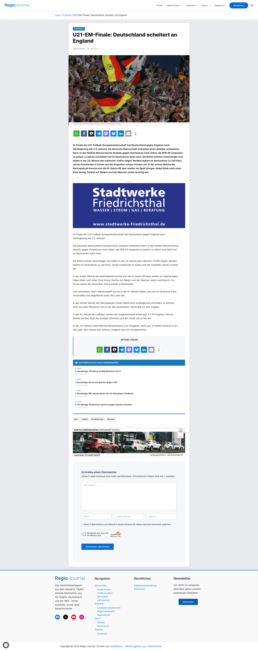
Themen (99, 629)
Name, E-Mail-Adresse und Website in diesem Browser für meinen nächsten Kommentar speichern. (127, 524)
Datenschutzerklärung (145, 585)
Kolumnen (102, 633)
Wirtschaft (102, 596)
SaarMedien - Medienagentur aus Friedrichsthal (136, 646)
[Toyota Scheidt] (129, 442)
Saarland (99, 603)
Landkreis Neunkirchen (108, 607)
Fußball (67, 15)
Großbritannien (97, 419)
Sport (58, 15)
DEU (76, 419)
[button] (180, 5)
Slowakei (111, 419)
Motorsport (103, 626)
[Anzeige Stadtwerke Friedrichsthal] (129, 205)
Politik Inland (103, 589)
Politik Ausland (104, 593)
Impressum (139, 589)
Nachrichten (101, 585)
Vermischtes (103, 600)
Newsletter (188, 602)
